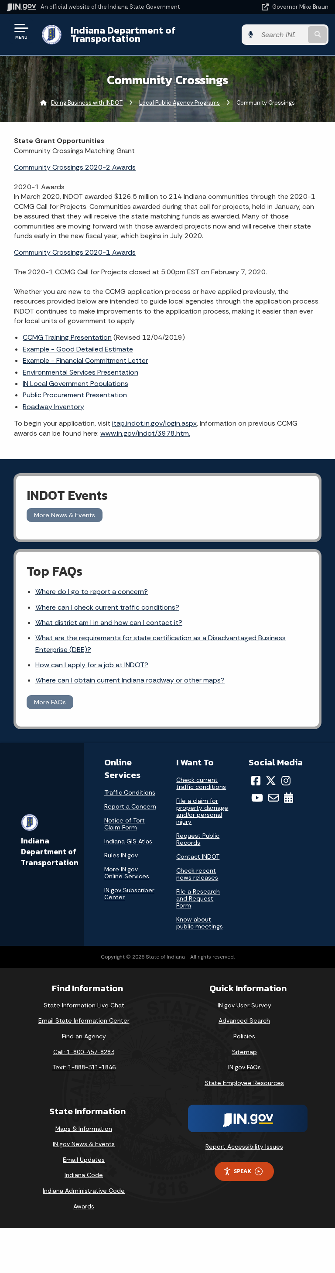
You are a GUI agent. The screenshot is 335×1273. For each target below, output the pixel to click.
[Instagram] (286, 780)
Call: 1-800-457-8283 (83, 1052)
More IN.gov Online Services (126, 872)
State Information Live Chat (84, 1005)
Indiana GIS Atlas (128, 841)
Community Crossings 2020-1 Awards (75, 252)
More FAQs (50, 702)
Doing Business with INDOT (87, 102)
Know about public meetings (199, 922)
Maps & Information (83, 1129)
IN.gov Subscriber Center (129, 893)
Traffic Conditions (129, 792)
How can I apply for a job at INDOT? (91, 664)
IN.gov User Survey (244, 1005)
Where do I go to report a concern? (91, 591)
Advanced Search (244, 1020)
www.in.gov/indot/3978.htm (144, 433)
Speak (242, 1171)
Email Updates (84, 1160)
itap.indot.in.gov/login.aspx (154, 423)
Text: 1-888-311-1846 (84, 1067)
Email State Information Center (84, 1020)
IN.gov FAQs (244, 1067)
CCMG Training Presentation (67, 337)
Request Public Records (197, 839)
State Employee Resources (244, 1083)
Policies (244, 1036)
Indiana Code (84, 1175)
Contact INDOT (197, 856)
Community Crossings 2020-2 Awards (75, 167)
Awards (83, 1206)
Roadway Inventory (53, 406)
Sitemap (244, 1052)
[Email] (273, 797)
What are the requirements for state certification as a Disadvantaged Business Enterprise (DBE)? (160, 643)
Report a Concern (130, 806)
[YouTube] (257, 797)
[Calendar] (288, 797)
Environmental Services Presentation (80, 372)
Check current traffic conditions (201, 783)
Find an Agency (84, 1036)
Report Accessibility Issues (244, 1146)
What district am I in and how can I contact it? (108, 622)
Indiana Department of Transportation (123, 34)
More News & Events (64, 515)
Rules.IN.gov (121, 855)
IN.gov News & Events (84, 1144)
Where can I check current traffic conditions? (107, 607)
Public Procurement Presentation (75, 394)
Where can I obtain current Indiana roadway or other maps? (130, 680)
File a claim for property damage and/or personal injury (202, 811)
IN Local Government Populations (75, 383)
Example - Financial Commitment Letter (85, 360)
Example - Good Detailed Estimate (78, 349)
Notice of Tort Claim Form (124, 823)
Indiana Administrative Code (84, 1191)
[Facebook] (255, 780)
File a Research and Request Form (198, 898)
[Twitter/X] (271, 780)
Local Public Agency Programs (179, 102)
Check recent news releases (197, 874)
